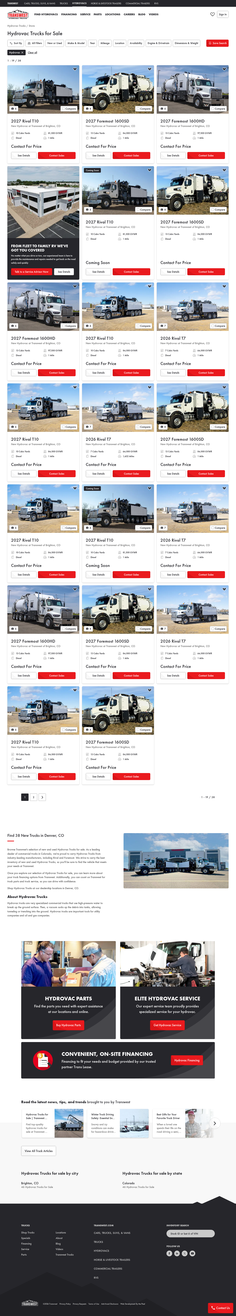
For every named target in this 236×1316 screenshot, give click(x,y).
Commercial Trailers (138, 3)
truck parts (13, 881)
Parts (98, 14)
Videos (154, 14)
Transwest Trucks (65, 1254)
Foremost (69, 858)
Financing (69, 14)
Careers (129, 14)
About (59, 1238)
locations (57, 888)
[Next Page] (42, 797)
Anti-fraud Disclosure (109, 1304)
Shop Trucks (27, 1232)
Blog (141, 14)
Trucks (64, 3)
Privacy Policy (65, 1304)
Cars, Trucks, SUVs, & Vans (39, 3)
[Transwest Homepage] (32, 1304)
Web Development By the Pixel (132, 1304)
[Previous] (214, 1123)
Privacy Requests (79, 1304)
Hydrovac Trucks (16, 26)
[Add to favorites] (75, 69)
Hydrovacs (79, 3)
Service (85, 14)
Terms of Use (93, 1304)
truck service (31, 881)
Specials (25, 1238)
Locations (112, 14)
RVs (156, 3)
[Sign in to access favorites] (212, 14)
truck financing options (25, 877)
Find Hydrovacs (46, 14)
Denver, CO (71, 888)
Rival (55, 858)
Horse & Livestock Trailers (106, 3)
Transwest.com (104, 1225)
